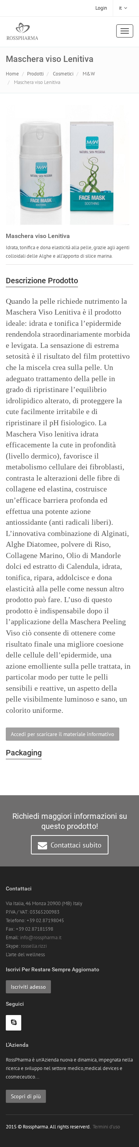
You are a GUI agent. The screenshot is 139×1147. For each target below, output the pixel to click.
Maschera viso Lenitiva (37, 82)
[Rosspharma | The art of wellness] (22, 31)
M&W (89, 73)
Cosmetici (63, 73)
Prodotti (35, 73)
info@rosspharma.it (40, 937)
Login (101, 8)
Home (12, 73)
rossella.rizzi (34, 946)
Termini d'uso (106, 1126)
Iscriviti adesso (28, 986)
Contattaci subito (75, 845)
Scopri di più (26, 1096)
